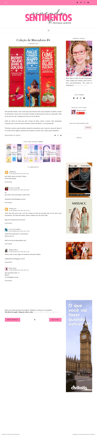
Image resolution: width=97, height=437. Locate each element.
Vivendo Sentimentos (13, 434)
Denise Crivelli (14, 188)
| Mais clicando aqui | (80, 85)
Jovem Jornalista (15, 229)
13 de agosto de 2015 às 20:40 (19, 210)
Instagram (37, 312)
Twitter (56, 312)
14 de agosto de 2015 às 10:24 (19, 251)
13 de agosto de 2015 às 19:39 (19, 190)
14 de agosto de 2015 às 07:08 (19, 231)
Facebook (50, 312)
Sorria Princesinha (10, 178)
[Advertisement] (78, 280)
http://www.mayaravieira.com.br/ (15, 219)
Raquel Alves (13, 250)
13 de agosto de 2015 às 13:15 (19, 173)
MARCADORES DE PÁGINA (13, 135)
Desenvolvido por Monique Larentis (84, 434)
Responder (8, 182)
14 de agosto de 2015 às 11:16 (19, 270)
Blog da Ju (12, 268)
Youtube (43, 312)
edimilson (12, 172)
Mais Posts (55, 319)
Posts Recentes (12, 319)
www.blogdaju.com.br (12, 277)
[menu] (5, 2)
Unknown (12, 209)
